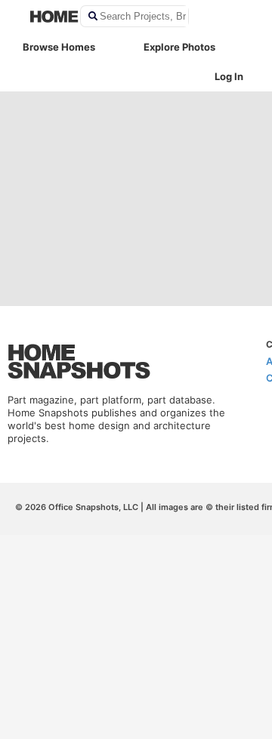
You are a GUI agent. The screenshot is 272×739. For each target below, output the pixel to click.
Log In (229, 76)
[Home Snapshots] (45, 16)
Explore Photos (179, 47)
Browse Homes (59, 47)
